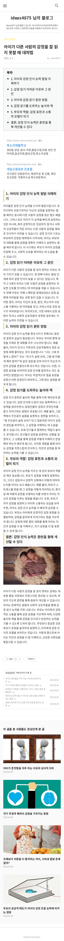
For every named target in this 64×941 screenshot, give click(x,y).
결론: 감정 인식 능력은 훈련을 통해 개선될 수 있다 (31, 124)
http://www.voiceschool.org (22, 140)
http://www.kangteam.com (21, 164)
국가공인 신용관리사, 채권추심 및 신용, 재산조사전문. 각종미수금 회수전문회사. (31, 175)
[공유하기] (16, 659)
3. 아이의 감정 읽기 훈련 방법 (29, 100)
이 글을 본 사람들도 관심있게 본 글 (23, 729)
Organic (37, 937)
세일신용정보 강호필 (19, 169)
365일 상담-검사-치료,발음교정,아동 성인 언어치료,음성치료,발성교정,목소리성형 (31, 151)
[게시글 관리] (20, 659)
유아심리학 (9, 39)
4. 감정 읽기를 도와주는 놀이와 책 (32, 106)
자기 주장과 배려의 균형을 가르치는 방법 (22, 685)
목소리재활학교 (16, 145)
